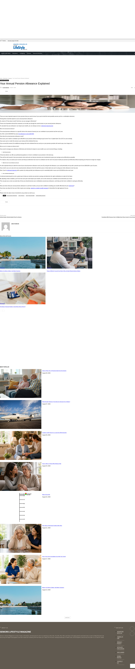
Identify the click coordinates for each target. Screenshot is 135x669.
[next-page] (3, 311)
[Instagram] (132, 634)
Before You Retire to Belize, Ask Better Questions (10, 271)
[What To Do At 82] (20, 507)
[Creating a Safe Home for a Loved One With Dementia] (20, 445)
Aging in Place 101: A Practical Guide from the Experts (54, 370)
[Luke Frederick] (1, 87)
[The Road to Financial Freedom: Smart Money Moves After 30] (22, 288)
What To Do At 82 (46, 494)
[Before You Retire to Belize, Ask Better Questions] (22, 253)
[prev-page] (1, 311)
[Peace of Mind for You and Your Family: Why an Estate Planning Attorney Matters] (69, 253)
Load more (67, 617)
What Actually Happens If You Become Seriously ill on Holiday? (56, 401)
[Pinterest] (23, 91)
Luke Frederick (6, 87)
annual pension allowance (12, 195)
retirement (71, 185)
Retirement (5, 78)
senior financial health (30, 195)
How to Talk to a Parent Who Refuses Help (51, 463)
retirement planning (12, 170)
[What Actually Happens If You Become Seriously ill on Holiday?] (20, 414)
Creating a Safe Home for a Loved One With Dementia (54, 432)
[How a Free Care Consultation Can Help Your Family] (20, 569)
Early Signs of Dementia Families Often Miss (52, 525)
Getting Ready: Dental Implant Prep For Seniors (11, 217)
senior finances (21, 195)
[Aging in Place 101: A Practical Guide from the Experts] (20, 383)
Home (1, 78)
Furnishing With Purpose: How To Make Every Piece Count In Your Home (118, 217)
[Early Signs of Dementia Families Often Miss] (20, 538)
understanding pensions (40, 195)
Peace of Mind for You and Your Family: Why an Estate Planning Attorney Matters (63, 271)
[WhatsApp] (28, 91)
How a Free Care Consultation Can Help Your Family (54, 556)
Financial (10, 78)
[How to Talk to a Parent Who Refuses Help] (20, 476)
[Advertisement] (66, 47)
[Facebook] (134, 41)
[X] (18, 91)
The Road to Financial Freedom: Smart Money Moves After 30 (12, 306)
